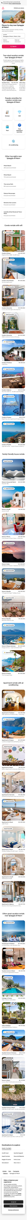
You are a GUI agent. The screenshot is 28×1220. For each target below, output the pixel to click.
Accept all (13, 1202)
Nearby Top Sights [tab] (6, 1148)
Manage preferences (13, 1210)
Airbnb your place (19, 8)
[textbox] (7, 42)
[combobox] (13, 36)
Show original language (15, 3)
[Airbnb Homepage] (3, 8)
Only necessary (13, 1206)
